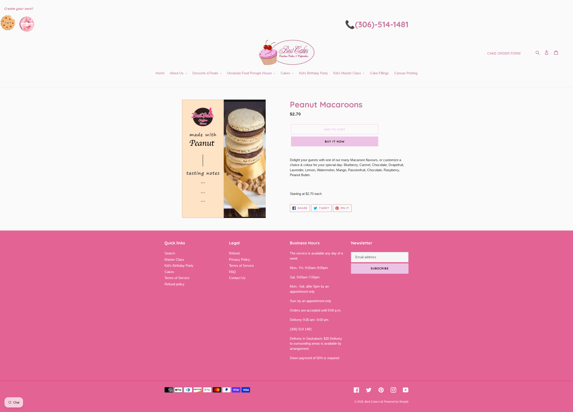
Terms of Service (177, 278)
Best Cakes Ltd (374, 401)
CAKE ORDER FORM (504, 53)
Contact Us (237, 278)
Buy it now (334, 141)
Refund (234, 253)
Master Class (174, 259)
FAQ (232, 272)
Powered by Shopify (396, 401)
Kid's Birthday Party (179, 265)
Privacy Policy (239, 259)
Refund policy (174, 284)
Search (170, 253)
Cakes (169, 272)
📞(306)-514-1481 (376, 24)
